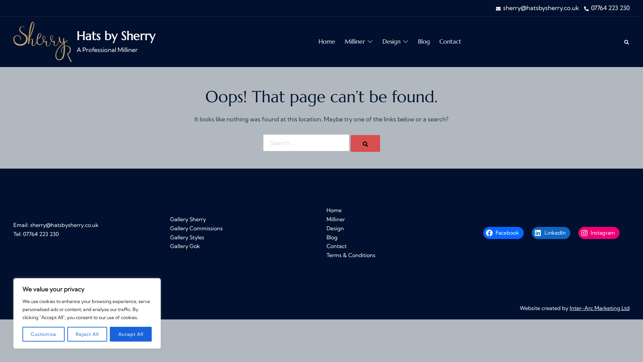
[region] (87, 313)
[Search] (365, 143)
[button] (627, 42)
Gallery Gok (185, 246)
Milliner (355, 41)
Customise (43, 334)
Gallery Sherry (188, 219)
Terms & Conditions (351, 255)
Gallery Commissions (196, 228)
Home (326, 41)
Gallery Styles (187, 237)
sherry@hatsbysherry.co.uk (64, 225)
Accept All (130, 334)
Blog (424, 41)
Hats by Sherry (116, 35)
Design (391, 41)
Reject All (87, 334)
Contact (450, 41)
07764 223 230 (41, 234)
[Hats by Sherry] (42, 42)
